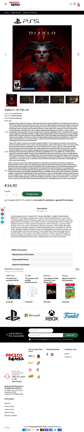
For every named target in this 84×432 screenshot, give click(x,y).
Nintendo (47, 276)
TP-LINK (28, 276)
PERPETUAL (10, 276)
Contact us (68, 357)
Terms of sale (9, 409)
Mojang (65, 276)
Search (66, 354)
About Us (8, 403)
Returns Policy (9, 412)
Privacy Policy (9, 406)
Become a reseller (11, 415)
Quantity (7, 191)
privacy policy (43, 339)
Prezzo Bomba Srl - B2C (38, 427)
